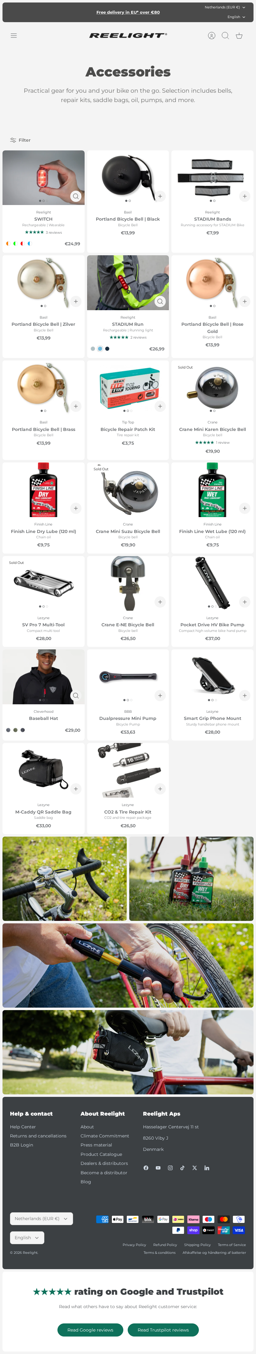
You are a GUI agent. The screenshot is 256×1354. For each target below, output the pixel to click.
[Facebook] (146, 1167)
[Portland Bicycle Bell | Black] (128, 177)
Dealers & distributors (104, 1163)
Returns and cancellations (38, 1136)
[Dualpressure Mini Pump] (128, 676)
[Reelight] (128, 35)
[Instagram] (170, 1167)
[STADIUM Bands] (212, 177)
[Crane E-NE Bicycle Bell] (128, 583)
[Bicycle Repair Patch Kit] (128, 387)
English (234, 17)
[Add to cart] (160, 196)
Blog (86, 1182)
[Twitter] (195, 1167)
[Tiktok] (182, 1167)
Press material (96, 1145)
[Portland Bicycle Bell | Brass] (43, 387)
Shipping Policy (197, 1245)
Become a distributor (104, 1173)
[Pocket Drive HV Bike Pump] (212, 583)
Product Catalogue (101, 1154)
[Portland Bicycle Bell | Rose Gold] (212, 282)
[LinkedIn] (207, 1167)
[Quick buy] (75, 196)
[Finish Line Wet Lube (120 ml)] (212, 489)
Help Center (23, 1127)
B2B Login (21, 1145)
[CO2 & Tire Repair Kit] (128, 770)
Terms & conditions (159, 1252)
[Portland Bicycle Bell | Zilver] (43, 282)
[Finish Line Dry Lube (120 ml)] (43, 489)
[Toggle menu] (17, 35)
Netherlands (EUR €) (222, 7)
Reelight (30, 1252)
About (87, 1127)
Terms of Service (232, 1245)
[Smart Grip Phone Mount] (212, 676)
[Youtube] (158, 1167)
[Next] (180, 12)
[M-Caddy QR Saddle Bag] (43, 770)
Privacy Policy (134, 1245)
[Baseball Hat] (43, 676)
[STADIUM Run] (128, 282)
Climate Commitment (105, 1136)
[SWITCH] (43, 177)
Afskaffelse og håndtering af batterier (214, 1252)
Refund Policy (165, 1245)
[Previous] (76, 12)
